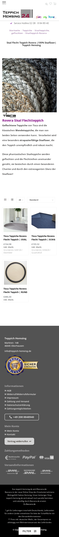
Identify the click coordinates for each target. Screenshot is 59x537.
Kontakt (10, 434)
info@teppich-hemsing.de (18, 351)
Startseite (14, 30)
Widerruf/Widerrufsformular (21, 394)
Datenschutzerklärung (18, 405)
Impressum (12, 397)
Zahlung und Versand (17, 401)
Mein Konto (12, 430)
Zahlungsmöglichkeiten (18, 408)
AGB (8, 390)
